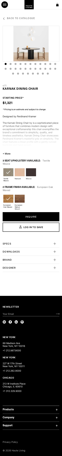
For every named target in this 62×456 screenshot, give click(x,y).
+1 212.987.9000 (12, 350)
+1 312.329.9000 (12, 391)
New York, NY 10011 (14, 366)
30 (48, 74)
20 (45, 69)
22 (55, 69)
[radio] (8, 174)
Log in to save (33, 227)
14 (16, 69)
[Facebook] (10, 322)
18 (35, 69)
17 (30, 69)
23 (13, 74)
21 (50, 69)
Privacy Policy (10, 442)
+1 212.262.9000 (12, 370)
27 (33, 74)
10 (50, 64)
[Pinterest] (22, 322)
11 (55, 64)
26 (28, 74)
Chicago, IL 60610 (13, 386)
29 (43, 74)
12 (6, 69)
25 (23, 74)
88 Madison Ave (11, 343)
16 (25, 69)
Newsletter (11, 306)
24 (18, 74)
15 (20, 69)
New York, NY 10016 (14, 346)
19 (40, 69)
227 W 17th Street (12, 363)
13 (11, 69)
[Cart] (57, 4)
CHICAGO (8, 377)
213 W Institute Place (14, 383)
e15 (5, 85)
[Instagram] (4, 322)
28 (38, 74)
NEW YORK (9, 337)
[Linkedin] (16, 322)
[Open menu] (4, 4)
